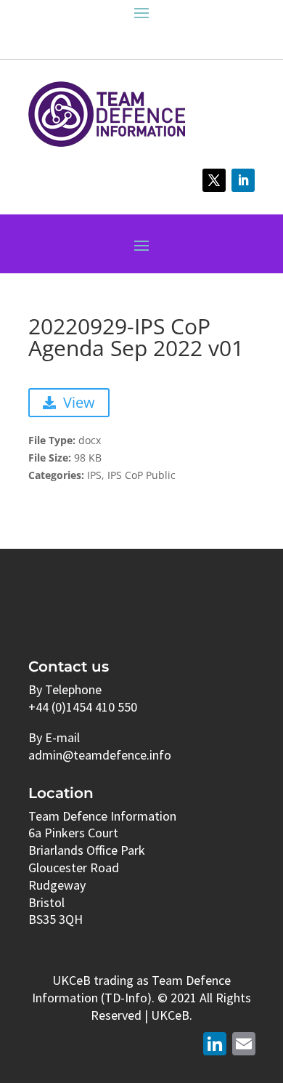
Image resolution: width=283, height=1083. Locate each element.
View (79, 402)
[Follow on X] (214, 180)
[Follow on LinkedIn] (243, 180)
